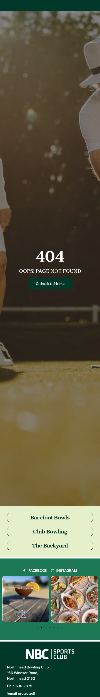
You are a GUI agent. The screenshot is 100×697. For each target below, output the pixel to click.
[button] (37, 627)
